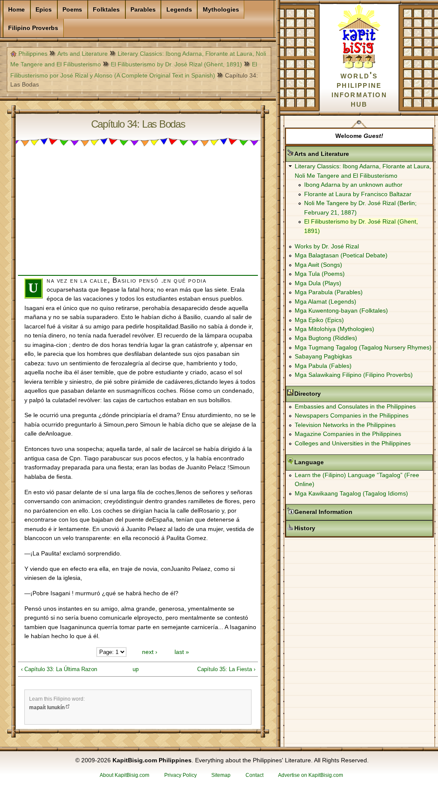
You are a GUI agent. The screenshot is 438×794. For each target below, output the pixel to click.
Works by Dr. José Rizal (327, 246)
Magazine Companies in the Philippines (348, 433)
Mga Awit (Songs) (318, 264)
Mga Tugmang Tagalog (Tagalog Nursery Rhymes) (363, 347)
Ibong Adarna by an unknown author (353, 184)
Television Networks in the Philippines (345, 424)
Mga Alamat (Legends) (325, 301)
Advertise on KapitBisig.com (310, 775)
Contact (254, 775)
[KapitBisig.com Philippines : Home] (359, 66)
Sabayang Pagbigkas (323, 356)
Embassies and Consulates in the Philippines (355, 406)
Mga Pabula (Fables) (323, 365)
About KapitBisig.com (124, 775)
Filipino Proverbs (33, 27)
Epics (44, 9)
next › (149, 651)
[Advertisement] (138, 215)
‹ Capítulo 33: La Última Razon (59, 669)
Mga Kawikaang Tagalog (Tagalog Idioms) (351, 493)
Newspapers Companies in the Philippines (351, 415)
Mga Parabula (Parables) (329, 292)
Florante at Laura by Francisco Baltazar (357, 194)
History (331, 528)
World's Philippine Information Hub (359, 89)
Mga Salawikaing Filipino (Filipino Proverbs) (354, 374)
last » (182, 651)
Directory (334, 393)
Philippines (32, 53)
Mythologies (221, 9)
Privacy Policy (180, 775)
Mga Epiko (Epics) (319, 319)
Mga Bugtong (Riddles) (326, 337)
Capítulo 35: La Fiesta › (226, 669)
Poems (72, 9)
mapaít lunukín (47, 707)
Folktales (106, 9)
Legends (179, 9)
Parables (143, 9)
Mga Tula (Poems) (320, 273)
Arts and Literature (82, 53)
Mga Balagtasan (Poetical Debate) (341, 255)
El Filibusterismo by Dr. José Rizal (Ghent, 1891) (176, 64)
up (136, 669)
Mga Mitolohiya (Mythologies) (334, 328)
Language (336, 462)
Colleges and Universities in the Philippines (353, 443)
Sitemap (221, 775)
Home (16, 9)
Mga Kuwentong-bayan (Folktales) (341, 310)
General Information (350, 511)
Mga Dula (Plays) (318, 283)
